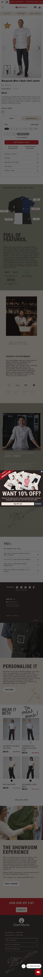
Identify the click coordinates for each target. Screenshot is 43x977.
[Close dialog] (41, 471)
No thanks (38, 503)
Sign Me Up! (18, 504)
